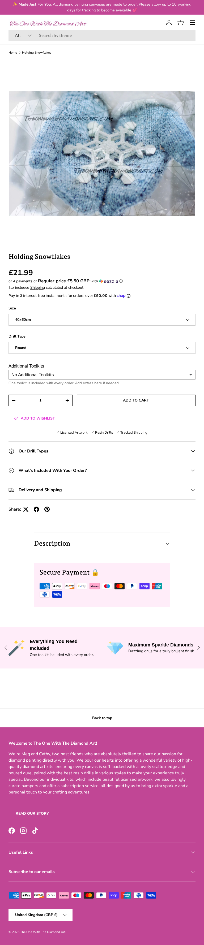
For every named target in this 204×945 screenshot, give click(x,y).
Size (12, 308)
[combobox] (102, 35)
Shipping (37, 287)
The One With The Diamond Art (42, 932)
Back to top (102, 717)
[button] (180, 22)
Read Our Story (32, 813)
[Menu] (192, 22)
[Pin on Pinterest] (47, 509)
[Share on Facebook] (36, 509)
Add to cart (136, 400)
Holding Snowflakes (36, 52)
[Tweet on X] (25, 509)
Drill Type (17, 336)
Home (12, 52)
